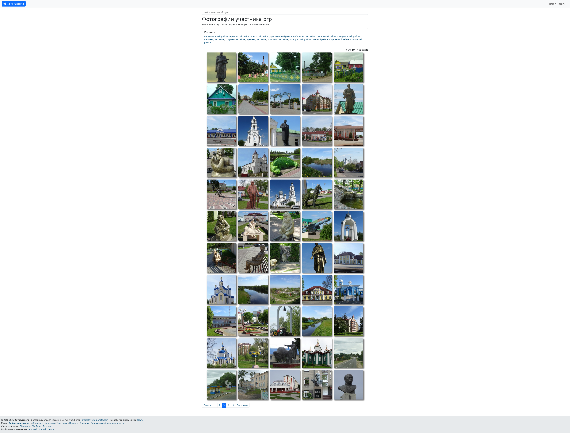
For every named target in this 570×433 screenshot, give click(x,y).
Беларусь (242, 24)
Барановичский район (216, 36)
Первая (207, 405)
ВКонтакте (25, 426)
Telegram (47, 426)
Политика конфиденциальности (107, 423)
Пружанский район (339, 39)
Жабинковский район (304, 36)
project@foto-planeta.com (95, 419)
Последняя (242, 405)
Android (32, 429)
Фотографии (228, 24)
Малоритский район (300, 39)
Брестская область (259, 24)
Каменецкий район (214, 39)
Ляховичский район (277, 39)
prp (217, 24)
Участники (207, 24)
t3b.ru (140, 419)
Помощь (73, 423)
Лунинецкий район (256, 39)
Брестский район (259, 36)
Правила (84, 423)
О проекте (37, 423)
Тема (552, 3)
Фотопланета (15, 3)
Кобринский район (235, 39)
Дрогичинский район (281, 36)
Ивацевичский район (348, 36)
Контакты (50, 423)
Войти (561, 3)
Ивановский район (326, 36)
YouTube (36, 426)
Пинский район (320, 39)
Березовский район (239, 36)
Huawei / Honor (46, 429)
